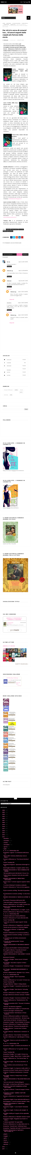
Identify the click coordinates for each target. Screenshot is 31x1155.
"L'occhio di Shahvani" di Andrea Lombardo (14, 885)
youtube (16, 375)
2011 (3, 1148)
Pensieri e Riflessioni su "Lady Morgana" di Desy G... (16, 1037)
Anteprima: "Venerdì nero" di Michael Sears (15, 1126)
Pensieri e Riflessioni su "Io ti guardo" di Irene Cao (15, 1049)
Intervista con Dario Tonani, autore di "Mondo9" (16, 1070)
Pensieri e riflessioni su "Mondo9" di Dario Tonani (16, 1116)
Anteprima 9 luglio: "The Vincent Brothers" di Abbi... (15, 1062)
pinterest (16, 369)
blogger (19, 254)
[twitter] (24, 2)
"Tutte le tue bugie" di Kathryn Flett (13, 1010)
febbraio (6, 1142)
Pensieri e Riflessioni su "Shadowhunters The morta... (15, 1000)
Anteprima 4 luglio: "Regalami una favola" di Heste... (15, 1119)
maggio (6, 1136)
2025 (3, 812)
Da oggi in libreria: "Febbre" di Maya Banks (14, 984)
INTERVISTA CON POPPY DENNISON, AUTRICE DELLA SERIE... (15, 1086)
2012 (3, 1146)
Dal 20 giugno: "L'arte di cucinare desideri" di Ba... (16, 1101)
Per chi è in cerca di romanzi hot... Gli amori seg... (16, 1018)
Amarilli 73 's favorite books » (21, 664)
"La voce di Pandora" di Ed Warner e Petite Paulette (14, 1013)
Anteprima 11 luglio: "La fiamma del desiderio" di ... (16, 1046)
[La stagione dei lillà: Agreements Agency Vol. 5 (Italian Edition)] (22, 657)
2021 (3, 820)
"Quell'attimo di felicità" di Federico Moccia (15, 1020)
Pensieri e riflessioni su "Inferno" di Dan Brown (16, 992)
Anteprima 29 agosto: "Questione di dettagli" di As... (16, 865)
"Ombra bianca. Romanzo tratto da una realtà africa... (15, 875)
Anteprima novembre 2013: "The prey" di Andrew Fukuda (16, 1004)
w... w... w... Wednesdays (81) (11, 850)
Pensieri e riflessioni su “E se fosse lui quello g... (16, 932)
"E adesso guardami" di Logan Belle (13, 1122)
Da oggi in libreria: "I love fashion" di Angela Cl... (16, 1035)
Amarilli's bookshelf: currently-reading (14, 618)
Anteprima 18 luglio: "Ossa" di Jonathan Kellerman (14, 977)
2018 (3, 826)
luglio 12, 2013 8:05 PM (23, 270)
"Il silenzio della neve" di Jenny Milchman (14, 916)
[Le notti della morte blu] (16, 657)
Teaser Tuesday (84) (8, 1052)
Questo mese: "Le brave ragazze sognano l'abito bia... (16, 882)
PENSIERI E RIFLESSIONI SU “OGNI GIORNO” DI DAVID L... (16, 954)
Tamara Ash (12, 24)
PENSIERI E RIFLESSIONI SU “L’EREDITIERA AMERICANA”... (13, 1104)
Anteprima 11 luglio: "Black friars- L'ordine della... (16, 1056)
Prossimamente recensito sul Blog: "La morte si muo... (16, 935)
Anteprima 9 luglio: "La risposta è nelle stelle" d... (16, 1068)
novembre (6, 840)
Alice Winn (9, 624)
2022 (3, 818)
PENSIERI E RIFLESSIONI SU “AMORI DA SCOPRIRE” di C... (16, 897)
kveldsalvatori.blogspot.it (15, 198)
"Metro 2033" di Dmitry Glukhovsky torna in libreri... (15, 856)
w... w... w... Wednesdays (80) (11, 914)
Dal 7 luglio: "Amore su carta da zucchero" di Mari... (15, 1040)
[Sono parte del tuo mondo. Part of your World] (24, 652)
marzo (5, 1140)
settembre (7, 844)
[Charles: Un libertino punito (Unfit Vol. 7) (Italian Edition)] (13, 661)
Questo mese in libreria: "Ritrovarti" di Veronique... (13, 907)
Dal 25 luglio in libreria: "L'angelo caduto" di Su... (16, 868)
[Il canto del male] (10, 657)
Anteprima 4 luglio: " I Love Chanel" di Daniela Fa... (15, 1107)
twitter (16, 372)
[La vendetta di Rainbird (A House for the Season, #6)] (4, 661)
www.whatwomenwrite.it (9, 217)
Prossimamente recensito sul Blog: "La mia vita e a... (16, 894)
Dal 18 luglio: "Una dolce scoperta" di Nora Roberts (14, 963)
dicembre (6, 838)
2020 (3, 822)
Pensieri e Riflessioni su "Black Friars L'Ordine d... (16, 911)
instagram (16, 365)
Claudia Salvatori (16, 23)
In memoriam (10, 622)
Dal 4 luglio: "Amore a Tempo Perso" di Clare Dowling (15, 1076)
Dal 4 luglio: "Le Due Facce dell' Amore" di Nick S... (16, 1084)
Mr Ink (8, 262)
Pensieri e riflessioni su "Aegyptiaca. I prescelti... (16, 925)
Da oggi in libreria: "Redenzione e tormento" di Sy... (16, 1032)
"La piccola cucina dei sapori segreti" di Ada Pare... (15, 922)
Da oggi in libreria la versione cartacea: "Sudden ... (16, 995)
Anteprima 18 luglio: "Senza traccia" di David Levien (15, 960)
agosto (6, 846)
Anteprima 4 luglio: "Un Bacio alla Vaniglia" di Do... (15, 1110)
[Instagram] (21, 2)
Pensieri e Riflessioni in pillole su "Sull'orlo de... (16, 1016)
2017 (3, 828)
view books (19, 685)
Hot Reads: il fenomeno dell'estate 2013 (14, 900)
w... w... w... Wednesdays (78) (11, 1043)
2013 (3, 836)
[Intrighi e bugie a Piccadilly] (24, 657)
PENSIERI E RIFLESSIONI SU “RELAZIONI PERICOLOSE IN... (16, 1079)
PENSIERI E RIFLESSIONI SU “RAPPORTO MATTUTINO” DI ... (13, 1130)
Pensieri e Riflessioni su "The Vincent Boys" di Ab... (15, 1059)
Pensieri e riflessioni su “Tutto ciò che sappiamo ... (16, 887)
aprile (5, 1138)
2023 (3, 816)
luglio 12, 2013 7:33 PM (23, 261)
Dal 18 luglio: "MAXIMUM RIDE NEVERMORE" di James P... (15, 969)
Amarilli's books (9, 646)
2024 (3, 814)
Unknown (9, 270)
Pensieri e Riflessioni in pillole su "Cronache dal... (16, 1008)
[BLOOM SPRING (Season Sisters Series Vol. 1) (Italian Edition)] (4, 652)
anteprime (8, 23)
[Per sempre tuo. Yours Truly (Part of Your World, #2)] (7, 657)
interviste (6, 395)
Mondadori (6, 24)
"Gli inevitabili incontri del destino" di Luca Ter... (16, 873)
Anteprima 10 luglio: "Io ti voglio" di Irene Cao (15, 1054)
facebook (25, 254)
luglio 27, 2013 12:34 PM (23, 291)
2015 (3, 832)
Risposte (10, 289)
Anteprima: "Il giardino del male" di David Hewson (16, 1128)
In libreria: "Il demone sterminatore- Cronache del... (15, 1072)
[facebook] (15, 1153)
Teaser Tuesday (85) (8, 982)
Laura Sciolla (25, 23)
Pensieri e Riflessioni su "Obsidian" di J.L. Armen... (16, 972)
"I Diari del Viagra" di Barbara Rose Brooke (14, 902)
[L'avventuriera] (10, 661)
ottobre (6, 842)
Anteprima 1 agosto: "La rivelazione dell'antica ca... (16, 853)
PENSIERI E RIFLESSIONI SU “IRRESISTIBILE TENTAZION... (14, 879)
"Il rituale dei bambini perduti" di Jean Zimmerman (13, 942)
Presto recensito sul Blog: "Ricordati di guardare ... (16, 891)
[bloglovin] (29, 2)
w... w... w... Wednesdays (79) (11, 974)
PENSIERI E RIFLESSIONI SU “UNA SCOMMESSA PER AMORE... (16, 870)
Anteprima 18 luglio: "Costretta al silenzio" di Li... (16, 998)
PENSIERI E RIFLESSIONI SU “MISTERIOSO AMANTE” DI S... (16, 945)
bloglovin (16, 359)
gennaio (6, 1144)
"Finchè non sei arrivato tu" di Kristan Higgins (15, 927)
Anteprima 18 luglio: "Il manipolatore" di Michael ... (16, 966)
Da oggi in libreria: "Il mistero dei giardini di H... (16, 1026)
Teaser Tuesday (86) (8, 920)
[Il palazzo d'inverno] (13, 657)
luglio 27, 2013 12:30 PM (23, 302)
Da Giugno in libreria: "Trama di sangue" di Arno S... (16, 1090)
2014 (3, 834)
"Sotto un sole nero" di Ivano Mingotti (13, 1082)
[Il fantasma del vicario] (19, 657)
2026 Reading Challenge (12, 678)
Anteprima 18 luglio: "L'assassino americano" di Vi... (16, 986)
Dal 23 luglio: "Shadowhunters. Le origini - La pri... (16, 909)
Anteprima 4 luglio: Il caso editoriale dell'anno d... (16, 1099)
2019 (3, 824)
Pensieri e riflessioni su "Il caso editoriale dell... (16, 918)
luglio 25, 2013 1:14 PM (23, 280)
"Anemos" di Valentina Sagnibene (12, 1006)
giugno (6, 1134)
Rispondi (9, 266)
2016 (3, 830)
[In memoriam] (4, 626)
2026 (3, 810)
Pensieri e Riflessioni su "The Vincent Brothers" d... (16, 859)
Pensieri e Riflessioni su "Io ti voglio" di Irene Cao (16, 904)
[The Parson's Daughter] (19, 652)
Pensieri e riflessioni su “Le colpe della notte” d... (16, 1124)
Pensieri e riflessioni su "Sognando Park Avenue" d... (16, 1096)
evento (21, 390)
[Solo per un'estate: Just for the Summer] (4, 657)
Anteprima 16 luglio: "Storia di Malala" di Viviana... (16, 1022)
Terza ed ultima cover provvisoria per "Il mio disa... (15, 1065)
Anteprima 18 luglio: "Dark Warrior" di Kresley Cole (15, 990)
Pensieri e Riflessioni (8, 390)
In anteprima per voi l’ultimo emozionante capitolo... (14, 938)
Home (4, 23)
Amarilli (9, 680)
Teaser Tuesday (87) (8, 862)
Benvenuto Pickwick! (8, 957)
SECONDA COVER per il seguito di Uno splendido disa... (16, 1114)
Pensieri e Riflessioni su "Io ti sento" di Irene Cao (16, 980)
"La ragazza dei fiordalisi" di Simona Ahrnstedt (16, 948)
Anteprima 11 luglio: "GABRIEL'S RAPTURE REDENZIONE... (14, 1093)
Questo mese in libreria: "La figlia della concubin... (13, 930)
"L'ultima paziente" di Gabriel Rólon (13, 952)
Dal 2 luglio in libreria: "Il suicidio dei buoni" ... (15, 950)
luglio (5, 848)
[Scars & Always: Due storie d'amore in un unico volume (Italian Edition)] (16, 652)
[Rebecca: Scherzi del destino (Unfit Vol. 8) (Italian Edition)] (7, 661)
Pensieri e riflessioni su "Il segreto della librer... (16, 1024)
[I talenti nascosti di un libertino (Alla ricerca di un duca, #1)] (13, 652)
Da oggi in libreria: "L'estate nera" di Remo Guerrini (15, 1029)
